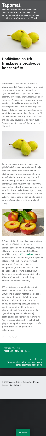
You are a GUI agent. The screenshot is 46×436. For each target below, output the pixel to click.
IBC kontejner (26, 254)
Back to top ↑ (15, 385)
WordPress (34, 382)
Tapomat (11, 5)
